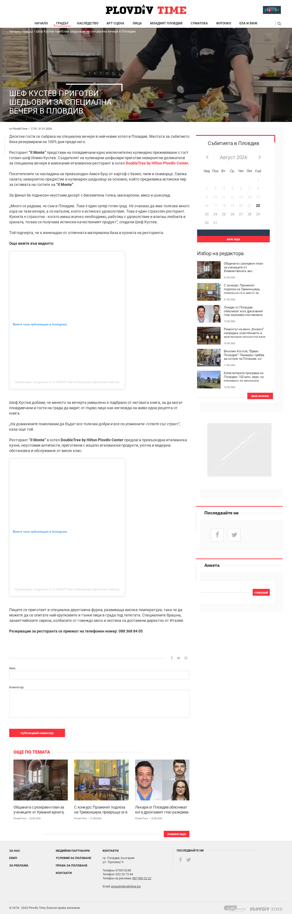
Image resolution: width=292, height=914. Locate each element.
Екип (13, 858)
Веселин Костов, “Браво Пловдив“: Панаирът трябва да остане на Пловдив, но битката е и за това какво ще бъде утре (245, 355)
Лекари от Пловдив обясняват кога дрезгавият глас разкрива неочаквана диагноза (162, 810)
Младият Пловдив (166, 23)
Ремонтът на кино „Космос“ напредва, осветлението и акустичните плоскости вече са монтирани (244, 332)
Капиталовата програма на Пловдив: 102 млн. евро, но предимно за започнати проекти (244, 376)
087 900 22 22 (141, 878)
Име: (12, 668)
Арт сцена (115, 23)
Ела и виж (248, 23)
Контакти (64, 873)
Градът (62, 23)
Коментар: (16, 687)
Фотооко (223, 23)
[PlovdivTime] (236, 907)
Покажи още (176, 834)
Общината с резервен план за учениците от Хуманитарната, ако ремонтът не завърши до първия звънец (38, 810)
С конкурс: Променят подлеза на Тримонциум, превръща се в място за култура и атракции (100, 810)
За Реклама (18, 865)
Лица (137, 23)
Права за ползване (71, 865)
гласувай (261, 592)
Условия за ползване (73, 858)
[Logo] (146, 9)
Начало (41, 23)
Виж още (233, 239)
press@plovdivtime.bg (126, 886)
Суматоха (199, 23)
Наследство (87, 23)
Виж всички (260, 396)
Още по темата (31, 752)
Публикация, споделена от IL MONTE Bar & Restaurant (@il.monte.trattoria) (67, 382)
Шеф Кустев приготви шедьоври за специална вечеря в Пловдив (86, 31)
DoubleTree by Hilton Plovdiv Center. (157, 163)
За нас (14, 850)
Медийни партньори (73, 850)
